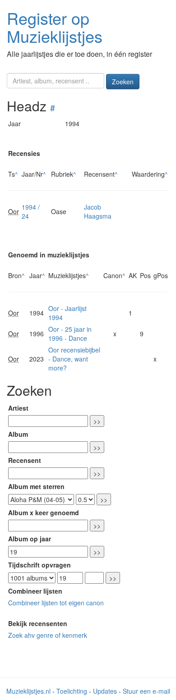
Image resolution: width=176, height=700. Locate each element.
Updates (105, 690)
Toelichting (71, 690)
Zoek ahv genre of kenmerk (47, 635)
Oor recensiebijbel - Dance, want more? (74, 358)
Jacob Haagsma (97, 211)
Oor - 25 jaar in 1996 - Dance (70, 334)
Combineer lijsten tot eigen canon (56, 602)
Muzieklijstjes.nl (28, 690)
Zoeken (123, 81)
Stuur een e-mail (146, 690)
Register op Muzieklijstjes (54, 26)
